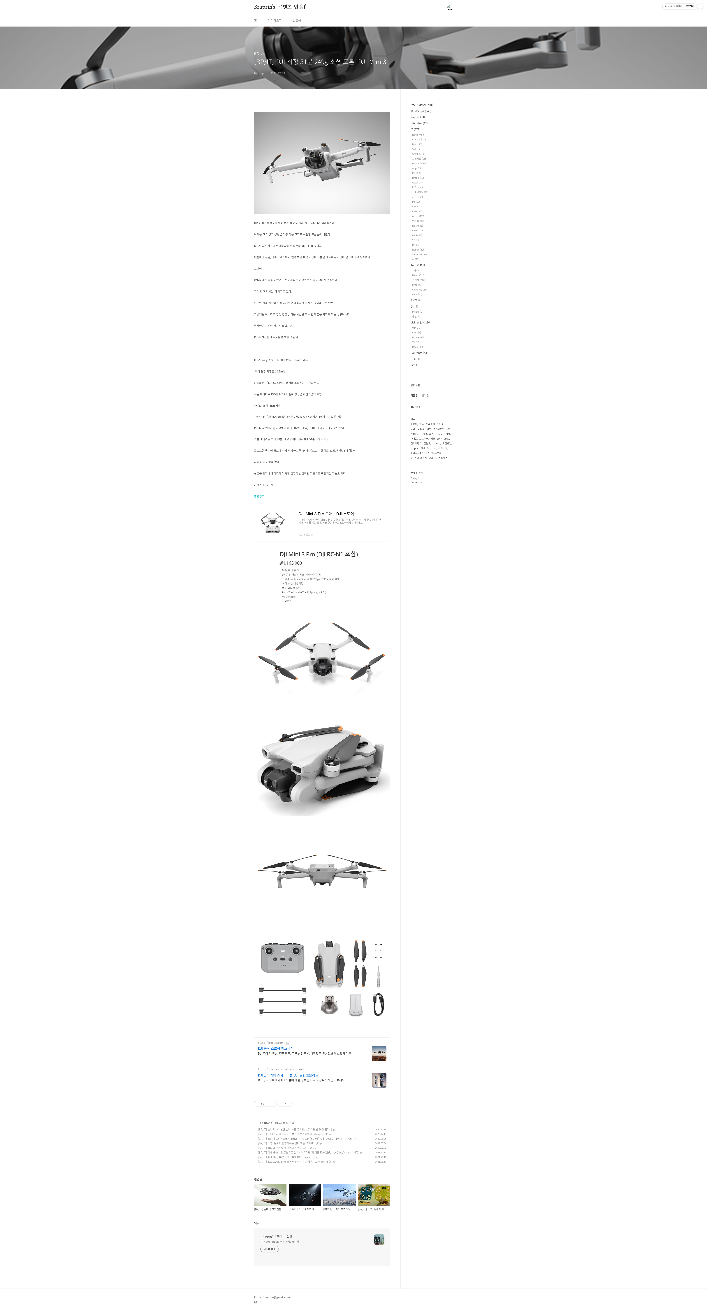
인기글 (425, 395)
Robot (418, 249)
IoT (416, 244)
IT (260, 1123)
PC (416, 173)
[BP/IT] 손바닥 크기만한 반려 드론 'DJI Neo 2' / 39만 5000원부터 (295, 1129)
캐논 (421, 424)
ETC (415, 359)
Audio (418, 216)
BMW (416, 300)
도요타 (414, 424)
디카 (417, 187)
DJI (439, 433)
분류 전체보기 (422, 105)
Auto (418, 265)
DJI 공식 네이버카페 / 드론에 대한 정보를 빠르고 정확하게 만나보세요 (301, 1080)
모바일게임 (420, 192)
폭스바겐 (443, 457)
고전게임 (419, 158)
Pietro (417, 311)
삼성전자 (415, 433)
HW (417, 144)
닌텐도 (440, 424)
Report (418, 117)
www (417, 182)
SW (416, 149)
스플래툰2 (438, 429)
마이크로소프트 (418, 453)
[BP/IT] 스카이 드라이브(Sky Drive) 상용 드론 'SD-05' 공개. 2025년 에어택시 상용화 (305, 1138)
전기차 (418, 280)
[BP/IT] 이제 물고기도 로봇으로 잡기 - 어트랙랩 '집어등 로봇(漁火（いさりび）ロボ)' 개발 (308, 1152)
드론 (448, 429)
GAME (418, 153)
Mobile (419, 163)
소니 (434, 448)
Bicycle (419, 294)
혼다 (439, 438)
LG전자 (432, 457)
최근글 (414, 395)
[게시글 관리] (272, 1104)
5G (415, 240)
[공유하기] (268, 1104)
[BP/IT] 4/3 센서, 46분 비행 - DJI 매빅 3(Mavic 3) (286, 1157)
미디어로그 (275, 20)
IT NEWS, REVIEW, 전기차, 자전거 (279, 1241)
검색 (441, 7)
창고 (415, 306)
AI (415, 259)
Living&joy (421, 322)
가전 (417, 197)
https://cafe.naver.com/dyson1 (277, 1069)
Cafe (416, 332)
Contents (419, 353)
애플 (432, 438)
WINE (416, 327)
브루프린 (430, 424)
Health (417, 225)
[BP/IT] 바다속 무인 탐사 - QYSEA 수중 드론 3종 (285, 1148)
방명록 (297, 20)
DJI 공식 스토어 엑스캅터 (276, 1048)
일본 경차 (428, 443)
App (416, 168)
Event (417, 211)
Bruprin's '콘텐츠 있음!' (280, 7)
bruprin (414, 448)
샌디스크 (442, 448)
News (418, 134)
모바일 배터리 (418, 429)
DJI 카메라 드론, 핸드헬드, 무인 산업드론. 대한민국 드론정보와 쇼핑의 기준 (304, 1053)
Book (417, 347)
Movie (418, 337)
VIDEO (418, 221)
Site (415, 365)
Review (419, 139)
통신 (416, 316)
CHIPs (417, 230)
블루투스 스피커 (419, 457)
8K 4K (417, 235)
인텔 (429, 429)
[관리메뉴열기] (700, 6)
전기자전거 (416, 443)
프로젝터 (423, 438)
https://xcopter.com (271, 1042)
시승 (416, 270)
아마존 (414, 438)
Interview (419, 123)
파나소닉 (425, 448)
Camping (419, 289)
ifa (416, 201)
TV (416, 342)
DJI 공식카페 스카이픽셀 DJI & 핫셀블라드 (288, 1075)
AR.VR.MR (420, 254)
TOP (450, 1299)
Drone (268, 1123)
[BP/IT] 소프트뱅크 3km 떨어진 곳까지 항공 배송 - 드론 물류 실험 (294, 1161)
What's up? (421, 111)
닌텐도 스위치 (429, 433)
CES (416, 206)
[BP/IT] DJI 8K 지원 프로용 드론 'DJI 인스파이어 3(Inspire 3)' (293, 1134)
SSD (438, 443)
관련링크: (260, 496)
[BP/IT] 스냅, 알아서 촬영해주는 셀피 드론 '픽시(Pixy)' (288, 1143)
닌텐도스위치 (435, 453)
